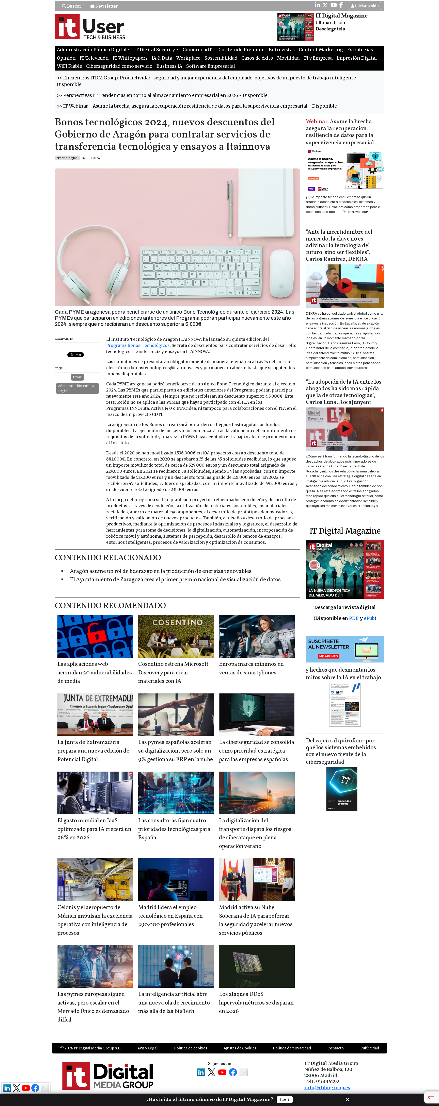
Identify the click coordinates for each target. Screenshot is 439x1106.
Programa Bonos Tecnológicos (138, 345)
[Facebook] (341, 5)
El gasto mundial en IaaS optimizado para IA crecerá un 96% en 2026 (94, 829)
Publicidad (369, 1048)
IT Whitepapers (130, 58)
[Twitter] (325, 5)
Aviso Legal (147, 1048)
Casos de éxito (257, 58)
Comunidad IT (198, 50)
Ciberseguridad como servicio (119, 66)
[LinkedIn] (317, 5)
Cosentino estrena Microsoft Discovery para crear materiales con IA (173, 672)
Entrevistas (282, 50)
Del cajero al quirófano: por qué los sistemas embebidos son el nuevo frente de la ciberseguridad (341, 751)
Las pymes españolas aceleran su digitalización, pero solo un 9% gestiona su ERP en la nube (175, 751)
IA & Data (162, 58)
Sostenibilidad (221, 58)
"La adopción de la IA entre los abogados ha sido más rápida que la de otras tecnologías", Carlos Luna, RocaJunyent (344, 392)
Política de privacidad (292, 1048)
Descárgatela (330, 29)
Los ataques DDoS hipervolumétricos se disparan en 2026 (256, 1003)
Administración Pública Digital (76, 388)
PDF (354, 618)
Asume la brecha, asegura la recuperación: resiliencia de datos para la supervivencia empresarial (340, 132)
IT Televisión (94, 58)
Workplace (188, 58)
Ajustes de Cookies (240, 1048)
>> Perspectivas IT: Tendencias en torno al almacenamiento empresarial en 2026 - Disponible (162, 95)
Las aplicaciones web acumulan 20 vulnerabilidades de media (94, 672)
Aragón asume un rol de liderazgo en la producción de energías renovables (161, 571)
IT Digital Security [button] (154, 50)
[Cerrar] (348, 1099)
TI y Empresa (318, 58)
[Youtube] (334, 5)
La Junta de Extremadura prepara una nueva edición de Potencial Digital (93, 751)
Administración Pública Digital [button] (92, 50)
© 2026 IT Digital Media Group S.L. (90, 1048)
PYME (77, 377)
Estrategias (360, 50)
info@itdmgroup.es (327, 1088)
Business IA (169, 66)
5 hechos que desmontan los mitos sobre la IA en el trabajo (343, 674)
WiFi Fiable (69, 66)
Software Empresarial (210, 66)
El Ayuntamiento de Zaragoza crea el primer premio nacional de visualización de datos (175, 580)
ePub (369, 618)
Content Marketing (321, 50)
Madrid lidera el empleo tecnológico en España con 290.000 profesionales (170, 916)
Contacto (335, 1048)
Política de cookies (190, 1048)
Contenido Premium (241, 50)
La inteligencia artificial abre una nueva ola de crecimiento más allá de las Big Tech (174, 1003)
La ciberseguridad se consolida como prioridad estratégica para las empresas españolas (256, 751)
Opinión (66, 58)
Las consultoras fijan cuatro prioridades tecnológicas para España (174, 829)
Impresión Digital (357, 58)
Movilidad (288, 58)
